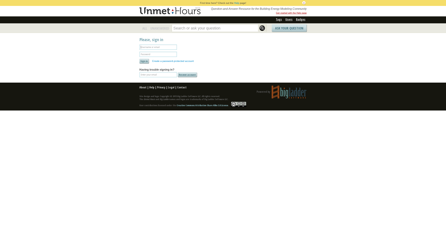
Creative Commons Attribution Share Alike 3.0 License (202, 105)
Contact (182, 87)
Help (236, 3)
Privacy (161, 87)
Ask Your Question (289, 28)
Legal (171, 87)
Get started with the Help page (291, 13)
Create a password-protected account (173, 61)
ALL (144, 28)
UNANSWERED (159, 28)
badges (300, 19)
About (143, 87)
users (289, 19)
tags (279, 19)
